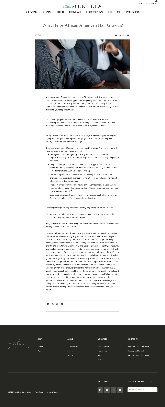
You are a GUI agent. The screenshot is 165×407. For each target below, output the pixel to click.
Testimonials (102, 351)
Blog (99, 359)
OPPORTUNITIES (132, 12)
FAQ (119, 12)
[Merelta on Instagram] (124, 35)
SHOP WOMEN (32, 12)
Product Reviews (104, 347)
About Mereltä (72, 347)
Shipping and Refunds (136, 351)
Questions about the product (139, 355)
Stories (70, 355)
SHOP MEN (47, 12)
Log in (141, 3)
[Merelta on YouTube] (128, 35)
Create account (149, 3)
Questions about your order (138, 347)
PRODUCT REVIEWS (94, 12)
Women (40, 347)
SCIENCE (60, 12)
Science (70, 351)
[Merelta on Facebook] (116, 35)
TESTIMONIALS (75, 12)
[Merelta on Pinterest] (120, 35)
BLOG (110, 12)
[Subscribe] (155, 390)
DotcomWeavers (52, 392)
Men (39, 351)
